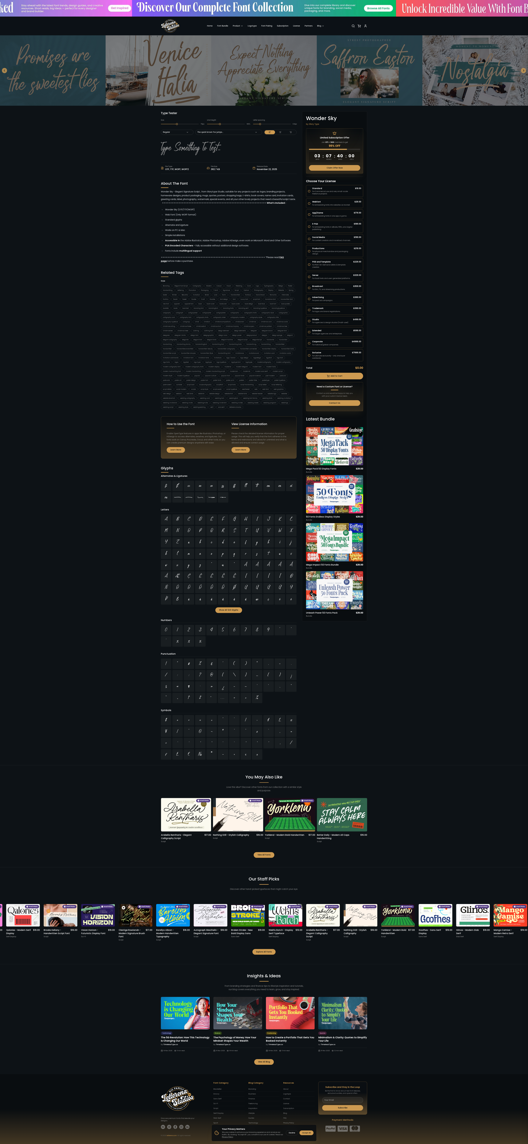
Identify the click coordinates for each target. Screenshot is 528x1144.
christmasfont (201, 326)
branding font (199, 308)
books (175, 308)
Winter (174, 295)
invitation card (269, 353)
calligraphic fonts (250, 313)
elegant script (242, 340)
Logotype (252, 25)
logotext (186, 362)
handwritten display (269, 349)
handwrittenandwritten (185, 349)
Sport (215, 1123)
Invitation (196, 295)
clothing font (208, 331)
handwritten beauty (205, 349)
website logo (272, 394)
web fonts (190, 394)
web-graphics (278, 389)
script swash (217, 389)
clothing (196, 331)
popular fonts (239, 376)
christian (207, 322)
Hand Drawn (260, 295)
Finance (251, 1099)
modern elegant (242, 367)
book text (185, 308)
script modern (181, 389)
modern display (214, 367)
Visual (229, 286)
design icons (223, 335)
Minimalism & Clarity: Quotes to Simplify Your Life (342, 1039)
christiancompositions (223, 322)
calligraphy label (219, 317)
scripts (193, 389)
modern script (278, 371)
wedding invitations (170, 403)
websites (284, 394)
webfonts (201, 394)
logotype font (236, 362)
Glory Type (314, 124)
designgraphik (208, 335)
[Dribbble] (169, 1127)
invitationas (239, 353)
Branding (166, 286)
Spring (291, 290)
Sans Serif (217, 1099)
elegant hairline (227, 340)
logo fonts (166, 362)
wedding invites (237, 403)
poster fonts (217, 380)
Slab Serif (217, 1118)
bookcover (223, 304)
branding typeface (260, 308)
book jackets (285, 304)
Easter (165, 295)
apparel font (189, 304)
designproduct (251, 335)
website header (257, 394)
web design (167, 394)
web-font (265, 389)
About (285, 1089)
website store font (169, 398)
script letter (263, 385)
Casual (219, 286)
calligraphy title (273, 317)
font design (224, 299)
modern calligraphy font (171, 367)
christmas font (216, 326)
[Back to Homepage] (170, 26)
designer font (282, 331)
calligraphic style (268, 313)
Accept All (306, 1133)
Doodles (212, 299)
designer (254, 331)
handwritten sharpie (188, 353)
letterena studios (235, 407)
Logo (257, 286)
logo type (197, 362)
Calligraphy (197, 286)
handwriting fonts (235, 344)
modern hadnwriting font (172, 371)
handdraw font (270, 299)
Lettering (180, 290)
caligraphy (167, 313)
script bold (190, 385)
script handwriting (247, 385)
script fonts (232, 385)
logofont (269, 358)
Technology (253, 1123)
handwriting (167, 344)
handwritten (167, 349)
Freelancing (253, 1103)
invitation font (188, 358)
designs (264, 335)
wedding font (219, 398)
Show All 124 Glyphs (228, 610)
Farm (224, 295)
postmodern (167, 385)
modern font (257, 367)
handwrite (270, 340)
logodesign (257, 358)
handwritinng (251, 344)
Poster (290, 286)
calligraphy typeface (170, 322)
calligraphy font (185, 317)
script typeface (232, 389)
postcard (283, 376)
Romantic (273, 295)
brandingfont (213, 308)
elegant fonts (211, 340)
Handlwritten (235, 295)
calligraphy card (169, 317)
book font (273, 304)
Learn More (175, 449)
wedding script (168, 407)
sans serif (221, 407)
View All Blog (264, 1062)
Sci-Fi (215, 1103)
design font (194, 335)
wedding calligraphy (187, 398)
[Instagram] (181, 1127)
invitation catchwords (170, 358)
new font (166, 304)
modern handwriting (193, 371)
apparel (177, 304)
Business (252, 1094)
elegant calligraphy (170, 340)
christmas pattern (265, 326)
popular (197, 376)
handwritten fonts (287, 349)
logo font (280, 358)
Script (237, 290)
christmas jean (249, 326)
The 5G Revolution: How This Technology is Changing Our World (185, 1039)
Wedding (239, 286)
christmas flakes (185, 326)
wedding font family (250, 398)
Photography (258, 290)
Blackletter (217, 1089)
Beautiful (185, 295)
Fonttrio (165, 299)
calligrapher (206, 313)
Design (280, 286)
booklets (166, 308)
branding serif (243, 308)
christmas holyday (232, 326)
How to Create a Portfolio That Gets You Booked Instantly (290, 1039)
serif (212, 407)
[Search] (353, 26)
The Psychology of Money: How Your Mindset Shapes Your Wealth (234, 1039)
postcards (166, 380)
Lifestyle (251, 1113)
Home (210, 25)
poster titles (253, 380)
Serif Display (218, 1113)
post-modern (270, 376)
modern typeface (183, 376)
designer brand (267, 331)
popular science (255, 376)
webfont (179, 394)
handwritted (280, 344)
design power (237, 335)
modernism (234, 371)
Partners (309, 25)
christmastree (168, 331)
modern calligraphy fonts (194, 367)
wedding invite (187, 403)
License (296, 25)
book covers (236, 304)
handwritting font (224, 353)
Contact (286, 1099)
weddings (284, 403)
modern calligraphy (283, 362)
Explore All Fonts (264, 952)
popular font (225, 376)
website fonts (242, 394)
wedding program (269, 403)
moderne (228, 367)
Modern (209, 286)
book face (261, 304)
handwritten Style (206, 353)
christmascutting (169, 326)
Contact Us (334, 403)
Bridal (207, 295)
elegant (290, 335)
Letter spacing (259, 120)
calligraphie (283, 313)
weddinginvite (203, 403)
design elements (240, 331)
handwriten (283, 340)
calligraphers (221, 313)
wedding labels (253, 403)
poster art (178, 380)
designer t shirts (180, 335)
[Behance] (163, 1127)
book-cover (211, 304)
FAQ (284, 1118)
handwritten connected (248, 349)
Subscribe (342, 1107)
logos (176, 362)
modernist (246, 371)
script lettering (277, 385)
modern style (167, 376)
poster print (230, 380)
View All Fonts (264, 855)
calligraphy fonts (202, 317)
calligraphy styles (256, 317)
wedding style (183, 407)
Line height (211, 120)
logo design (244, 358)
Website (281, 290)
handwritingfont (201, 344)
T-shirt (216, 290)
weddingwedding (199, 407)
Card (249, 286)
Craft (203, 299)
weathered (246, 389)
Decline (292, 1133)
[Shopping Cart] (359, 26)
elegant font (197, 340)
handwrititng (266, 344)
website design (214, 394)
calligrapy (186, 322)
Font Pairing (266, 25)
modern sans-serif (261, 371)
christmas (252, 322)
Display (270, 290)
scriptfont (219, 385)
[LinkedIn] (187, 1127)
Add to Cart (336, 376)
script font (256, 299)
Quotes (193, 299)
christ (197, 322)
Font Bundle (222, 25)
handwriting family (184, 344)
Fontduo (248, 295)
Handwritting (167, 290)
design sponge (277, 335)
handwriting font (218, 344)
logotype (208, 362)
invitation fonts (203, 358)
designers (166, 335)
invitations (217, 358)
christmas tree (282, 326)
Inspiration (252, 1108)
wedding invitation (284, 398)
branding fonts (228, 308)
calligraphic (235, 313)
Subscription (282, 25)
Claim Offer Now (335, 168)
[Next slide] (523, 70)
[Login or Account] (365, 26)
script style (204, 389)
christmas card (266, 322)
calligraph (179, 313)
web (255, 389)
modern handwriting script (215, 371)
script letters (167, 389)
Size (162, 120)
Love (215, 295)
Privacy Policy (288, 1123)
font (234, 299)
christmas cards (282, 322)
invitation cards (285, 353)
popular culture (210, 376)
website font (229, 394)
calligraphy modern (238, 317)
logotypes (249, 362)
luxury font (244, 299)
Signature (226, 290)
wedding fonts (267, 398)
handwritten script (169, 353)
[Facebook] (175, 1127)
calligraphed (192, 313)
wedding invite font (220, 403)
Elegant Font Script (181, 286)
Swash (175, 299)
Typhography (269, 286)
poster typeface (279, 380)
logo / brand (230, 358)
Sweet (185, 299)
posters (241, 380)
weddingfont (233, 398)
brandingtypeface (278, 308)
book (200, 304)
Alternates (285, 295)
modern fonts (271, 367)
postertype (265, 380)
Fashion (246, 290)
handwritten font (287, 299)
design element (223, 331)
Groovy (216, 1094)
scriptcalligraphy (205, 385)
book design (249, 304)
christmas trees (183, 331)
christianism (239, 322)
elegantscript (257, 340)
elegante (185, 340)
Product (236, 25)
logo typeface (221, 362)
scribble (179, 385)
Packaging (205, 290)
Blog (319, 25)
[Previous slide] (4, 70)
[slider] (177, 124)
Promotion (192, 290)
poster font (204, 380)
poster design (191, 380)
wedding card (205, 398)
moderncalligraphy (264, 362)
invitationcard (254, 353)
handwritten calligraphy (226, 349)
